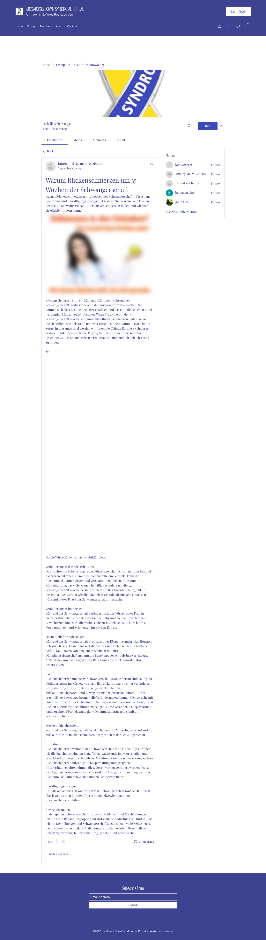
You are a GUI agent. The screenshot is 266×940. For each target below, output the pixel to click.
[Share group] (222, 125)
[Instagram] (219, 26)
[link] (54, 140)
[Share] (151, 163)
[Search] (189, 126)
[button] (238, 11)
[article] (99, 511)
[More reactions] (61, 841)
